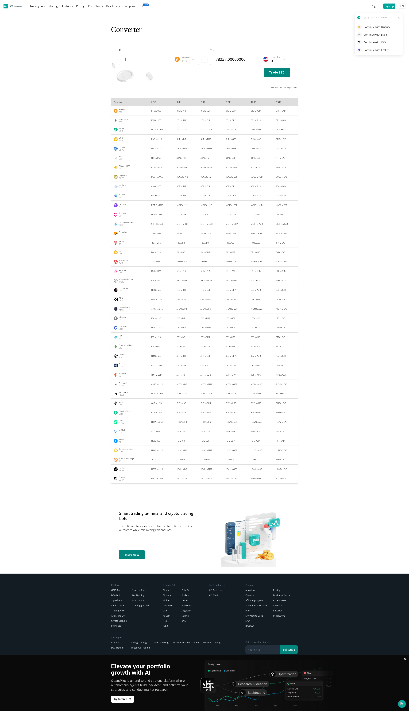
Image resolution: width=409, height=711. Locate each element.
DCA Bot (115, 595)
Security (277, 610)
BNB (183, 620)
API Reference (216, 590)
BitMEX (185, 590)
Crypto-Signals (119, 620)
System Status (139, 590)
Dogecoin (186, 610)
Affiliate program (254, 600)
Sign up (389, 6)
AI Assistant (138, 600)
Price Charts (279, 600)
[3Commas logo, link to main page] (13, 6)
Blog (247, 610)
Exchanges (117, 625)
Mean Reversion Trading (186, 642)
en (402, 6)
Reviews (249, 625)
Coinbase (168, 605)
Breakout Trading (140, 647)
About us (250, 590)
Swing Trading (139, 642)
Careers (249, 595)
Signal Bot (116, 600)
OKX (165, 610)
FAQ (247, 620)
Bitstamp (167, 595)
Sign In (376, 6)
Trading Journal (140, 605)
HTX (165, 620)
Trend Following (160, 642)
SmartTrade (117, 605)
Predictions (279, 615)
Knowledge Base (254, 615)
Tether (185, 600)
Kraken (185, 595)
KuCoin (166, 615)
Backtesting (138, 595)
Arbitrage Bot (118, 615)
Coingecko (290, 87)
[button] (402, 704)
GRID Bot (116, 590)
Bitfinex (167, 600)
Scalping (115, 642)
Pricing (277, 590)
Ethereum (186, 605)
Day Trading (117, 647)
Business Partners (283, 595)
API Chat (213, 595)
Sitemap (277, 605)
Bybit (165, 625)
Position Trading (211, 642)
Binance (167, 590)
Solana (185, 615)
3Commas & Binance (256, 605)
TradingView (117, 610)
